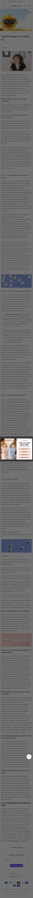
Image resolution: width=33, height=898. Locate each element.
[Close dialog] (31, 439)
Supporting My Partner (24, 457)
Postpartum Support (24, 454)
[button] (29, 756)
